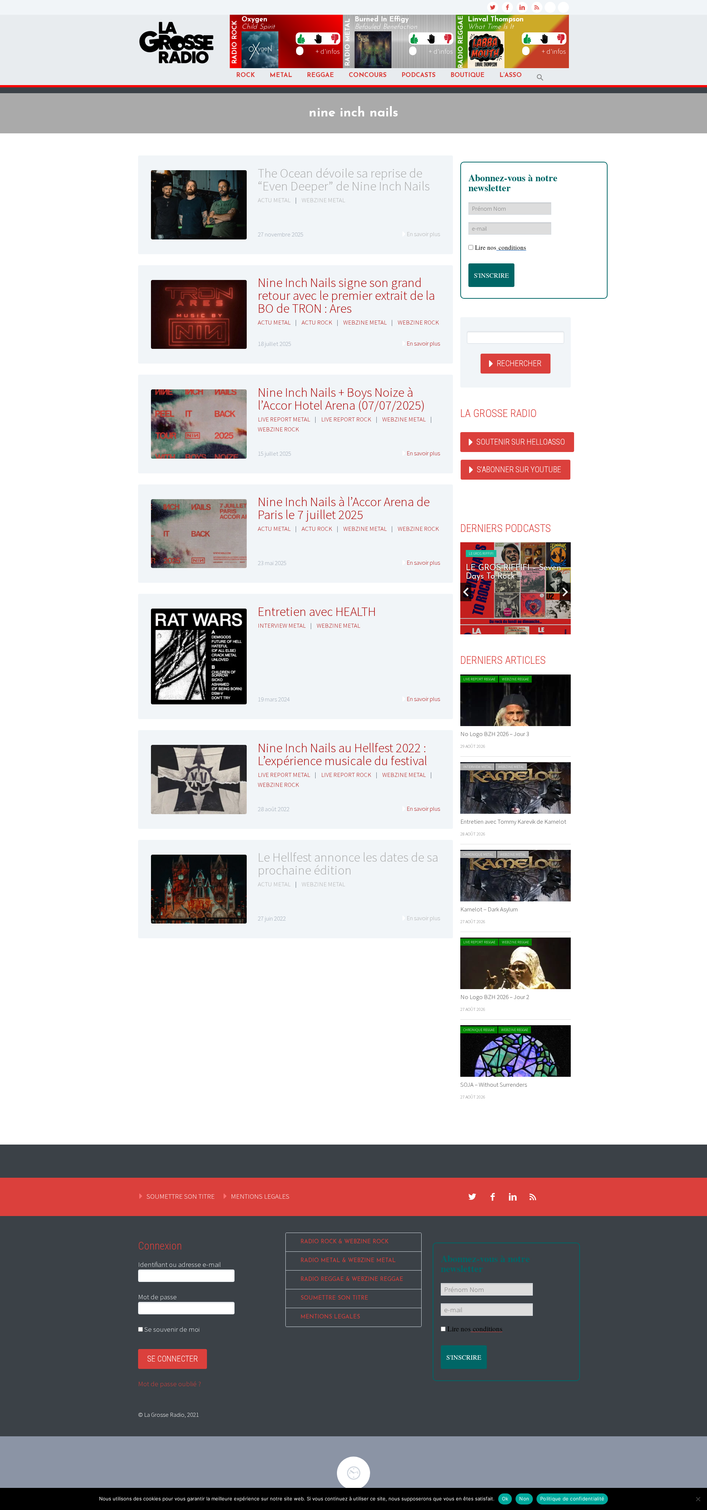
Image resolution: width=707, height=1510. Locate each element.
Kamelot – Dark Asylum (489, 909)
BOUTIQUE (467, 75)
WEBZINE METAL (323, 200)
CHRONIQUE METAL (478, 854)
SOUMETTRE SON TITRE (181, 1196)
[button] (540, 77)
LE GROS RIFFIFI (484, 553)
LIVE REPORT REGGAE (479, 679)
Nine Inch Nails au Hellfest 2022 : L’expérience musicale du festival (342, 754)
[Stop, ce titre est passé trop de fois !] (317, 38)
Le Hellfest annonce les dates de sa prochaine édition (348, 863)
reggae (461, 42)
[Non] (697, 1499)
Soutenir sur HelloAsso (520, 441)
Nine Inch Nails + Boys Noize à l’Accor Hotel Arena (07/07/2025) (341, 398)
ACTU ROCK (317, 322)
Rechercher (519, 363)
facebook (507, 7)
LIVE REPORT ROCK (346, 419)
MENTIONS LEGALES (260, 1196)
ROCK (245, 75)
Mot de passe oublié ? (169, 1383)
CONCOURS (368, 75)
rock (235, 42)
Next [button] (565, 592)
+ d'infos (328, 51)
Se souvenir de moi (171, 1329)
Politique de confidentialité (572, 1499)
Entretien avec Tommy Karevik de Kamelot (513, 821)
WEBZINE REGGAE (515, 679)
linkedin (522, 7)
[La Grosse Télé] (550, 7)
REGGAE (320, 75)
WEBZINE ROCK (418, 322)
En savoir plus (423, 234)
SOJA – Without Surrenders (493, 1084)
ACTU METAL (274, 200)
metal (348, 42)
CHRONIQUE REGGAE (479, 1029)
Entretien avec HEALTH (317, 611)
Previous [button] (465, 592)
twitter (492, 7)
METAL (281, 75)
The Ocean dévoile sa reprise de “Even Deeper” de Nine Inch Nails (344, 179)
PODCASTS (418, 75)
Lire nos (500, 247)
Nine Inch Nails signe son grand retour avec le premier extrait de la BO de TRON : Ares (346, 295)
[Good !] (301, 38)
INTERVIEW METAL (282, 625)
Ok (505, 1499)
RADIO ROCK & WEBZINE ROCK (344, 1242)
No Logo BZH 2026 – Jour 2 (494, 997)
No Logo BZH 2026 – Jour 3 (494, 734)
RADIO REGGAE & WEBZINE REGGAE (351, 1279)
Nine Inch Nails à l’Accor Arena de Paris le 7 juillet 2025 (344, 508)
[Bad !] (334, 38)
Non (524, 1499)
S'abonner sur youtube (519, 469)
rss (536, 7)
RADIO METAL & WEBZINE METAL (348, 1261)
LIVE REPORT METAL (284, 419)
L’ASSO (510, 75)
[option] (519, 588)
